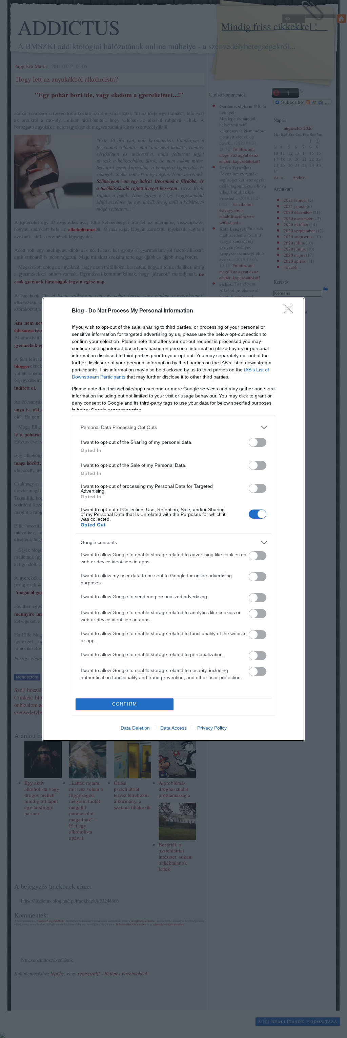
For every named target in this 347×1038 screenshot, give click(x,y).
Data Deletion (135, 728)
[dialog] (173, 519)
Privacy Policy (212, 728)
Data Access (173, 728)
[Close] (290, 311)
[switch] (257, 442)
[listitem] (173, 427)
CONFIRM (124, 704)
